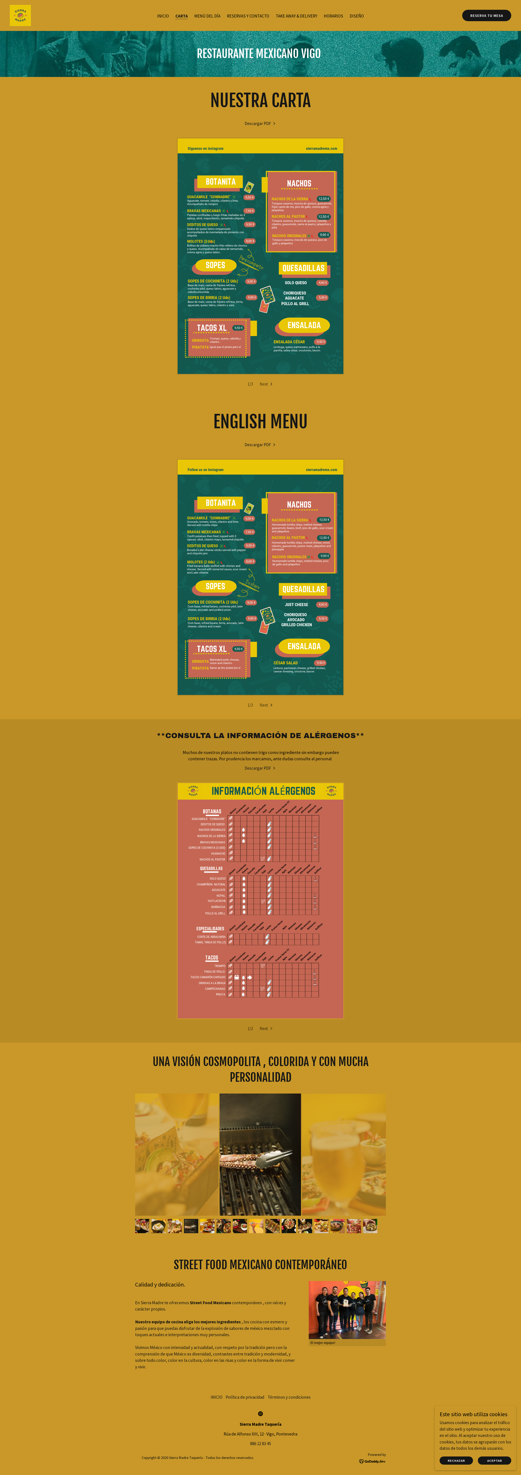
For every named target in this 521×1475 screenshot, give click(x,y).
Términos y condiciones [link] (289, 1397)
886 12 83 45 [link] (260, 1443)
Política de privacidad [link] (245, 1397)
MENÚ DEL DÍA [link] (207, 16)
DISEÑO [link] (357, 16)
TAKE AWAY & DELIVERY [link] (296, 16)
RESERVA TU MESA (486, 15)
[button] (266, 384)
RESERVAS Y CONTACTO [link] (248, 16)
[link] (20, 15)
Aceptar (494, 1460)
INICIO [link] (163, 16)
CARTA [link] (181, 16)
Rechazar (456, 1460)
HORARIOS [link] (333, 16)
